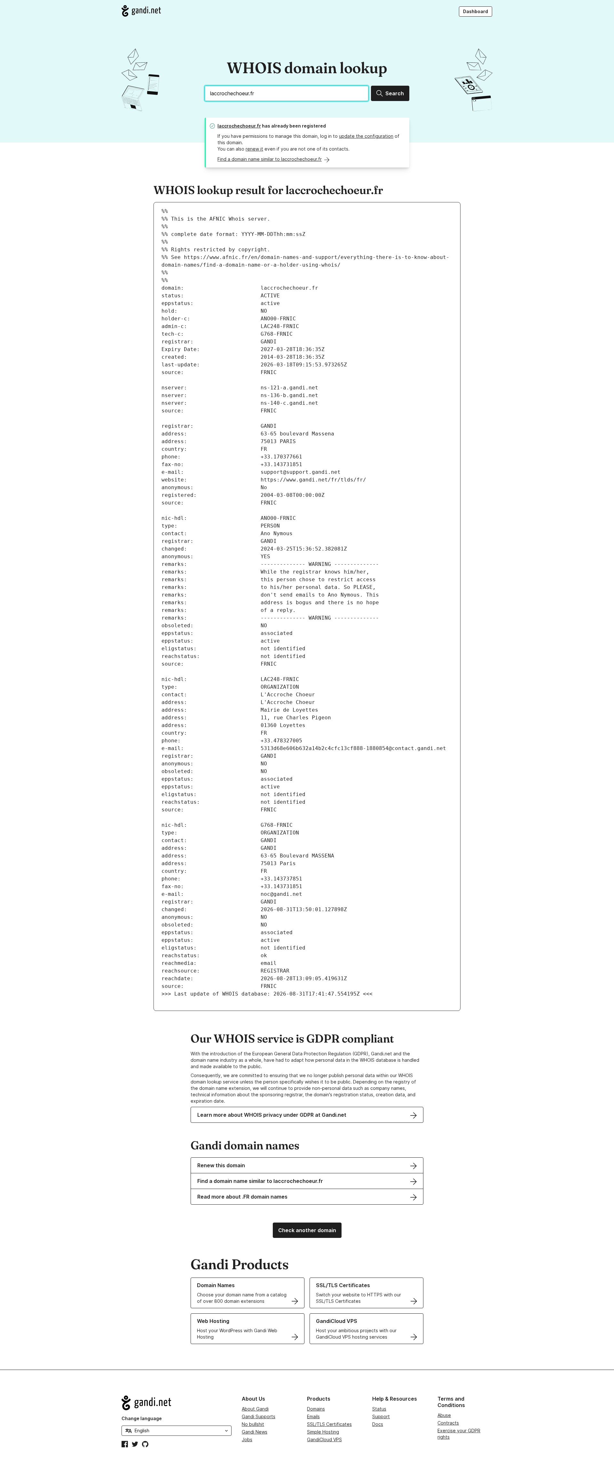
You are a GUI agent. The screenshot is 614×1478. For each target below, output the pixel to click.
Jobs (247, 1439)
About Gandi (255, 1409)
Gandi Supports (258, 1416)
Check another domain (307, 1230)
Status (379, 1409)
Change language (142, 1418)
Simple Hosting (323, 1432)
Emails (313, 1416)
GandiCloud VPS (324, 1439)
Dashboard (475, 11)
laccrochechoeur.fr (239, 126)
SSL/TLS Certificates (329, 1424)
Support (381, 1416)
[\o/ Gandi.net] (177, 1403)
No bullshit (253, 1424)
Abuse (444, 1415)
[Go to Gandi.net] (141, 11)
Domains (316, 1409)
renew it (254, 149)
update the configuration (366, 136)
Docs (377, 1424)
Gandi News (254, 1432)
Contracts (448, 1423)
